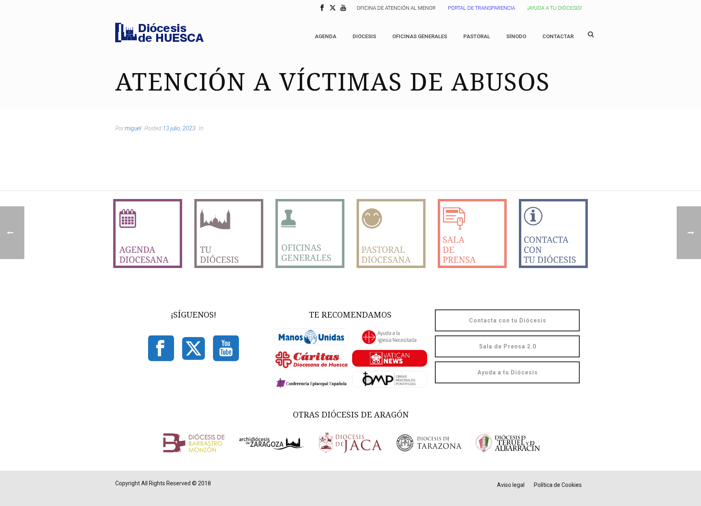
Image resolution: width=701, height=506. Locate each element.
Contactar (558, 36)
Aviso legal (511, 485)
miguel (133, 128)
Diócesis (364, 36)
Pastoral (476, 36)
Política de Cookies (558, 485)
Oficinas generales (419, 36)
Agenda (325, 36)
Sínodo (516, 36)
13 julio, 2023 (179, 128)
